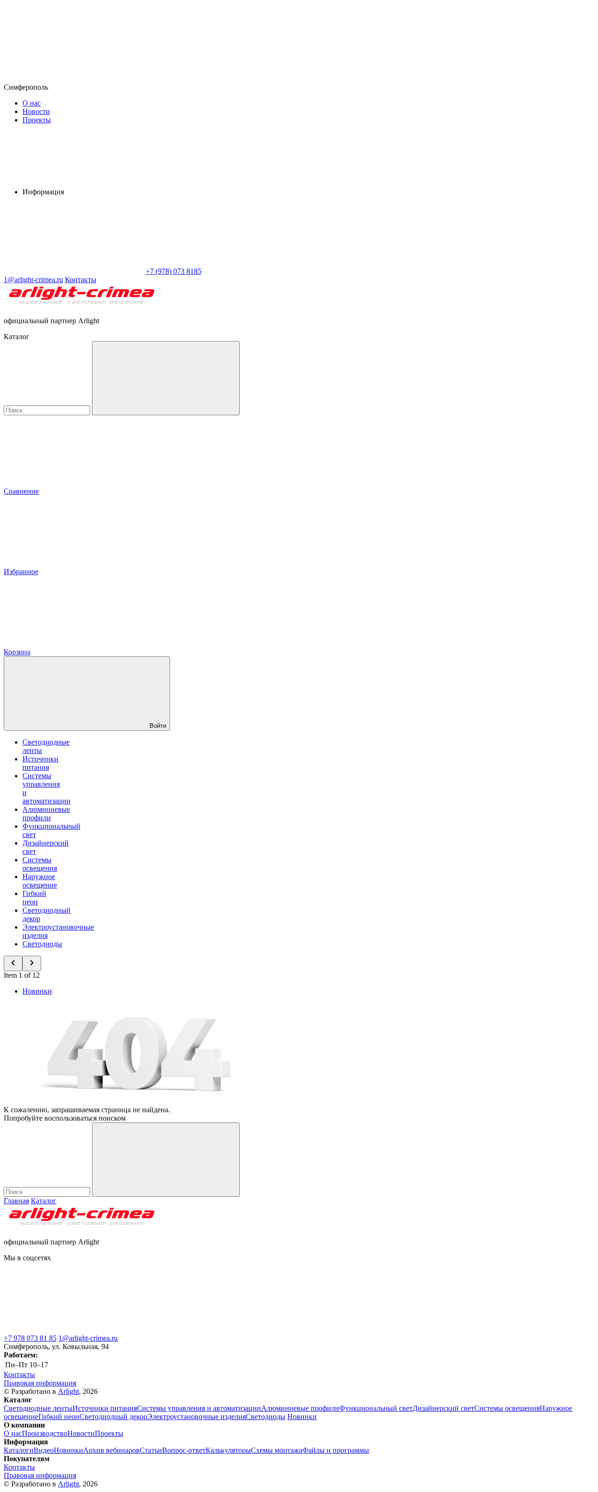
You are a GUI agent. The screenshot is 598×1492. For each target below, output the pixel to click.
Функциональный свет (376, 1408)
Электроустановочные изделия (196, 1417)
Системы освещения (39, 864)
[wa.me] (214, 1330)
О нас (31, 103)
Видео (44, 1450)
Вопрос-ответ (184, 1450)
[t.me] (74, 1330)
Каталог (44, 1201)
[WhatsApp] (74, 271)
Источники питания (40, 763)
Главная (16, 1201)
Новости (36, 111)
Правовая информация (40, 1383)
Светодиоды (42, 944)
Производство (44, 1433)
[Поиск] (166, 378)
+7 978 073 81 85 (30, 1338)
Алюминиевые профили (46, 813)
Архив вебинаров (111, 1450)
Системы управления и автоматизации (199, 1408)
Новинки (37, 991)
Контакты (80, 280)
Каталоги (19, 1450)
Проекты (36, 120)
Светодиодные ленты (38, 1408)
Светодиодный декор (113, 1417)
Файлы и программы (335, 1450)
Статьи (151, 1450)
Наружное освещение (39, 881)
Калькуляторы (228, 1450)
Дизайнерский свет (443, 1408)
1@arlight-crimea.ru (88, 1338)
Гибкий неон (34, 897)
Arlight (68, 1391)
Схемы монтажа (276, 1450)
